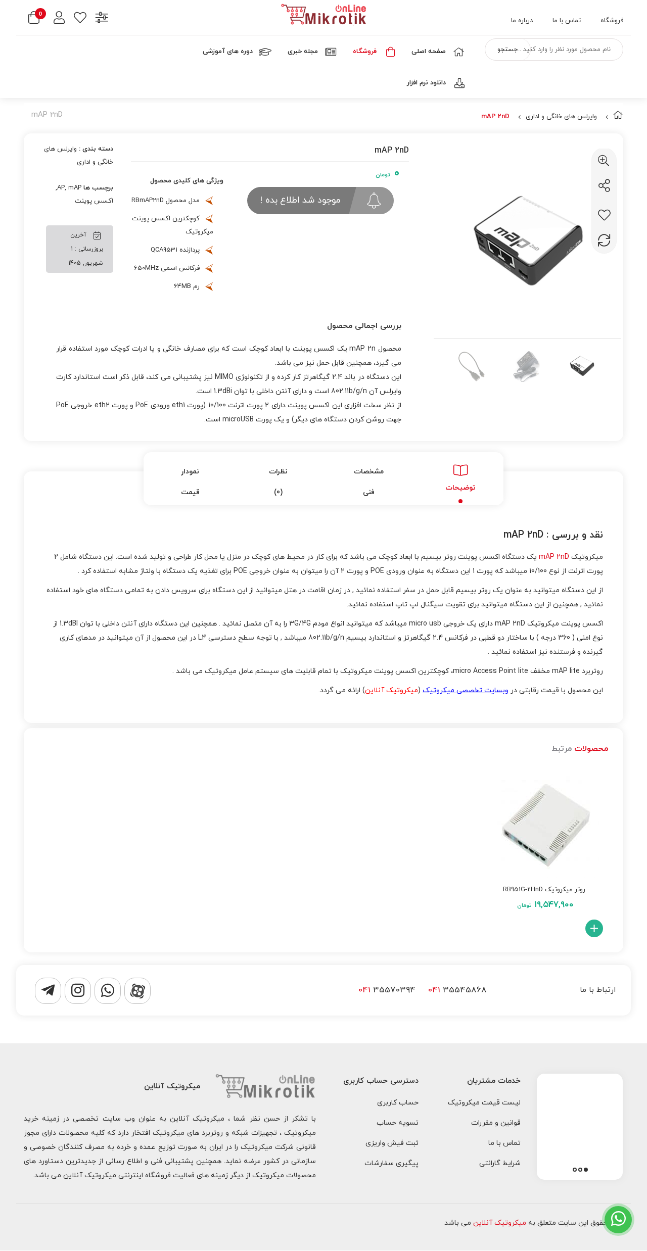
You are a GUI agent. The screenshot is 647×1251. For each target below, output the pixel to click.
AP (61, 188)
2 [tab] (580, 1170)
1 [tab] (586, 1170)
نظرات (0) (278, 482)
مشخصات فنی (369, 482)
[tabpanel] (580, 1124)
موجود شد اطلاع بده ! (300, 200)
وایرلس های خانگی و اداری (561, 116)
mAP (74, 188)
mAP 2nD (554, 557)
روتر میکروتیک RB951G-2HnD (544, 889)
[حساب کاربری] (59, 19)
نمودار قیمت (190, 482)
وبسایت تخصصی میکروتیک (466, 690)
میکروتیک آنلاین (499, 1223)
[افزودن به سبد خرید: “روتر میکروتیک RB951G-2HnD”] (594, 928)
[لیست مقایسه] (102, 19)
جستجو (507, 49)
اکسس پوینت (94, 201)
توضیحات (460, 488)
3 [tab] (575, 1170)
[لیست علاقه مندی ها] (80, 19)
